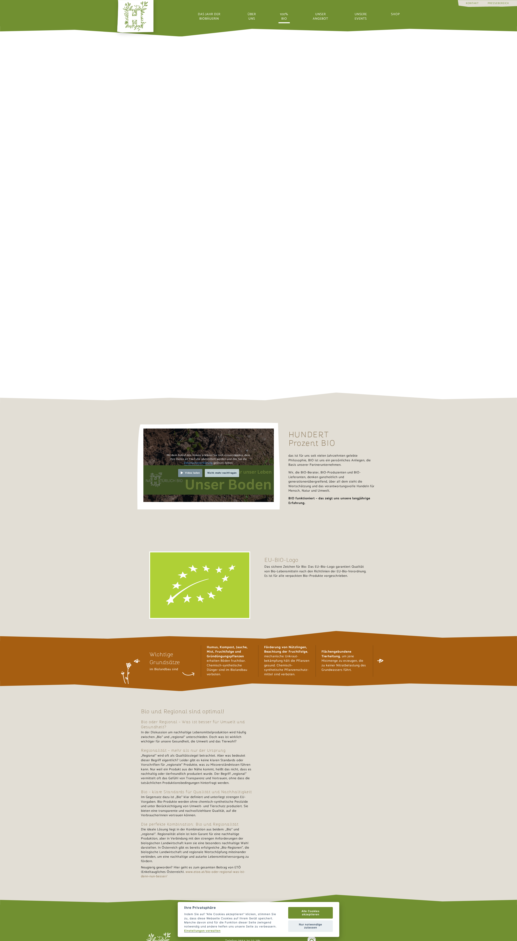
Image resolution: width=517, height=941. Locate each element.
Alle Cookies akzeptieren (310, 912)
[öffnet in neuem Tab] (199, 585)
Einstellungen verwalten (202, 930)
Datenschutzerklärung (198, 463)
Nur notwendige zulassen (310, 926)
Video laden (192, 473)
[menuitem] (472, 3)
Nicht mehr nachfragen (222, 473)
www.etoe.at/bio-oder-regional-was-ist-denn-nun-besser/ (193, 874)
